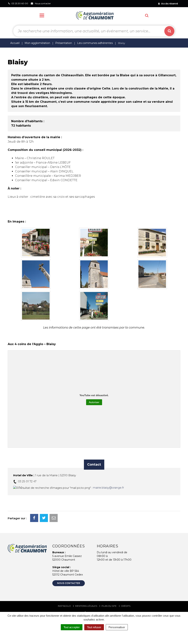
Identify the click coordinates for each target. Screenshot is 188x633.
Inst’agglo (64, 606)
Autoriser (94, 402)
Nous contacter (68, 583)
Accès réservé (169, 3)
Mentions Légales (86, 606)
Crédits (125, 606)
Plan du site (109, 606)
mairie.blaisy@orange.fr (108, 487)
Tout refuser (94, 627)
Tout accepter (72, 627)
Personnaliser (117, 627)
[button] (36, 242)
